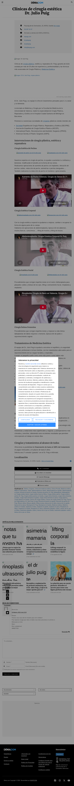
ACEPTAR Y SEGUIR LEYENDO (37, 425)
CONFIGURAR (25, 420)
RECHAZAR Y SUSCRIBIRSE (44, 420)
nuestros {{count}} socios (33, 364)
